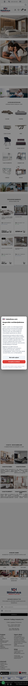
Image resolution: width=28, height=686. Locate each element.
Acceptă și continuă (14, 361)
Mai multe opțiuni (14, 357)
